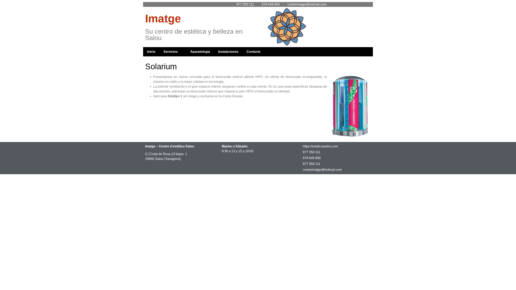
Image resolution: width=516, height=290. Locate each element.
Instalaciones (228, 51)
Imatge (163, 18)
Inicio (151, 51)
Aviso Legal (15, 180)
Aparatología (200, 51)
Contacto (254, 51)
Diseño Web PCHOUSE (128, 180)
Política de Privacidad (48, 180)
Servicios (170, 51)
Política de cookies (87, 180)
